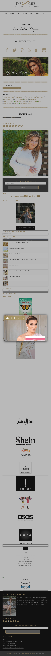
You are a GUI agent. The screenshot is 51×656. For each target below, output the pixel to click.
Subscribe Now (35, 339)
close (6, 340)
